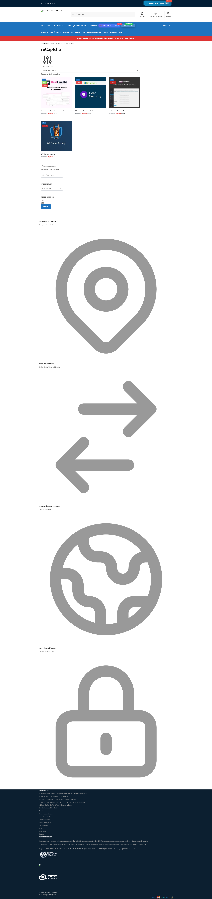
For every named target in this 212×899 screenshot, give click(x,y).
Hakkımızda (42, 831)
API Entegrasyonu (54, 841)
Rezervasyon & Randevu (117, 844)
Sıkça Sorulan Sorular (155, 16)
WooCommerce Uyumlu (78, 848)
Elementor (96, 840)
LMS (53, 844)
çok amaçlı (126, 849)
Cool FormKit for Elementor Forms (54, 111)
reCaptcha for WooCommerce (120, 111)
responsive (101, 844)
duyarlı (75, 841)
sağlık (125, 844)
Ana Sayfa (44, 43)
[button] (167, 25)
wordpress (97, 848)
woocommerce (57, 848)
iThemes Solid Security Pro (85, 111)
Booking (64, 841)
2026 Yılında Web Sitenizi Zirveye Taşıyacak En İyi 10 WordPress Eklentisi (63, 793)
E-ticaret (81, 841)
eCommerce (88, 841)
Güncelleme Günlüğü (160, 2)
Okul (86, 844)
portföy (96, 844)
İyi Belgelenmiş (135, 849)
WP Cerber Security (48, 154)
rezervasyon (107, 844)
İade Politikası (43, 825)
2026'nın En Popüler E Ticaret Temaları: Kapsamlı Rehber (57, 799)
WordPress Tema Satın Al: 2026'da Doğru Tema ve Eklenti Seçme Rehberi (62, 802)
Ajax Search (45, 841)
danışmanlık (69, 841)
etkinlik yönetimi (119, 841)
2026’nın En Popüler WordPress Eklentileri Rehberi (55, 805)
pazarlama (91, 844)
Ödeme (168, 16)
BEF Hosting (43, 895)
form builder (131, 841)
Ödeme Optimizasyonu (116, 849)
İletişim (41, 834)
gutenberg (137, 841)
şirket (142, 849)
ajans (40, 841)
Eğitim (125, 841)
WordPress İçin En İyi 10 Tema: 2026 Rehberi (53, 796)
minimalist (68, 844)
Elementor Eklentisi (106, 841)
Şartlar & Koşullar (45, 822)
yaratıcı (107, 849)
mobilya (73, 844)
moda (77, 844)
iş (141, 841)
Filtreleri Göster (47, 67)
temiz (47, 849)
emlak (113, 841)
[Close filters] (41, 219)
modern (82, 844)
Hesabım (142, 16)
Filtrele (46, 207)
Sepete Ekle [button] (56, 118)
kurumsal (48, 844)
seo (128, 844)
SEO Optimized (133, 844)
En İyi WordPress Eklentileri (48, 808)
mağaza (57, 844)
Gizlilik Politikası (44, 820)
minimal (62, 844)
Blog (40, 828)
